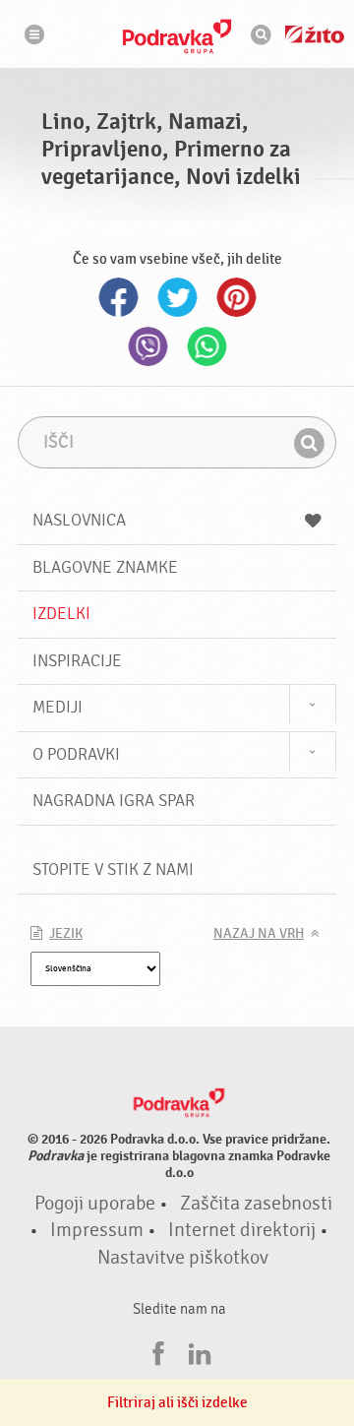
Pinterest (236, 297)
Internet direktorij (242, 1230)
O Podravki (76, 754)
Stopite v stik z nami (113, 869)
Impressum (97, 1230)
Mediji (57, 707)
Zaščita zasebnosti (256, 1203)
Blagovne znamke (105, 567)
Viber (147, 346)
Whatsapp (206, 346)
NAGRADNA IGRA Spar (113, 800)
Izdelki (61, 613)
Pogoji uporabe (94, 1203)
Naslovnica (79, 520)
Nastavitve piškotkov (182, 1258)
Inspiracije (77, 660)
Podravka (177, 36)
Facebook (118, 297)
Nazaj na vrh (258, 934)
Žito (314, 34)
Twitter (177, 297)
